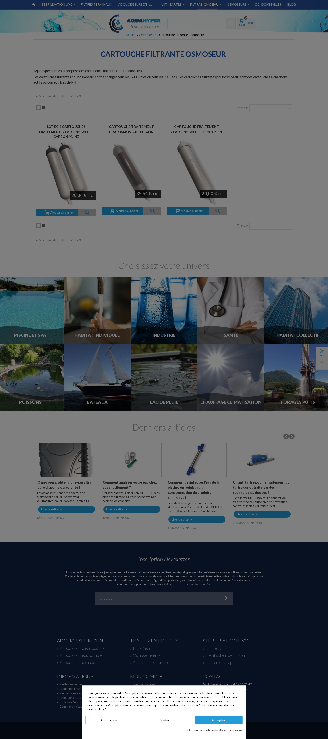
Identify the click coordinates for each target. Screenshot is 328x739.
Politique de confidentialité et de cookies (214, 730)
